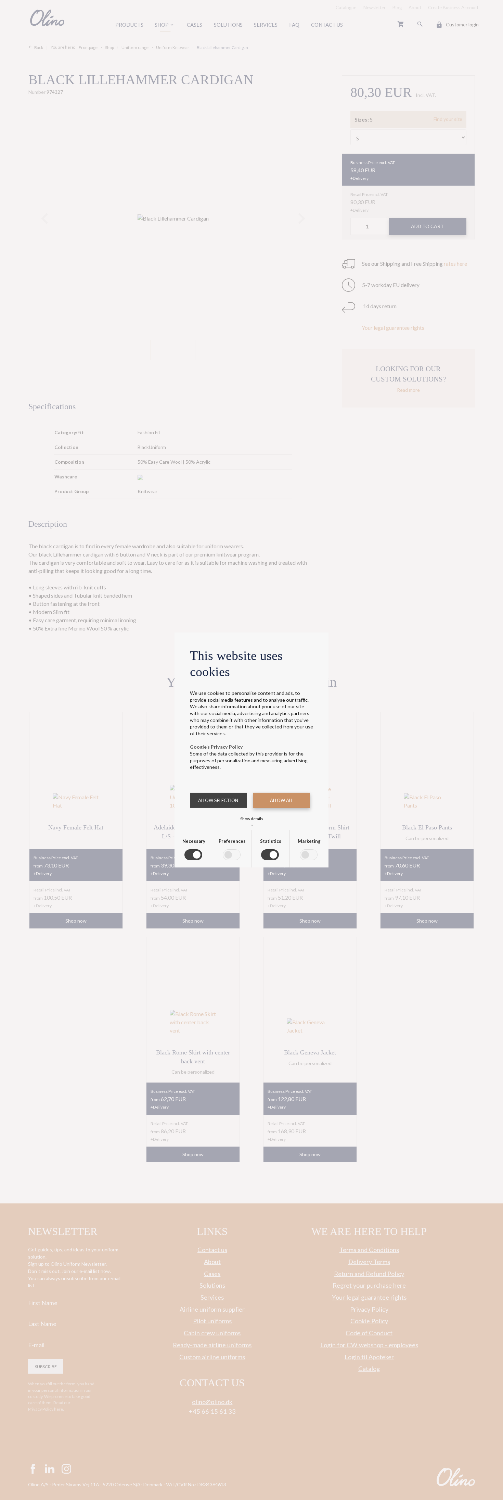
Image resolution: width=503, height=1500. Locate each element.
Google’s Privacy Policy (216, 747)
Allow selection (218, 800)
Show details (251, 821)
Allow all (281, 800)
